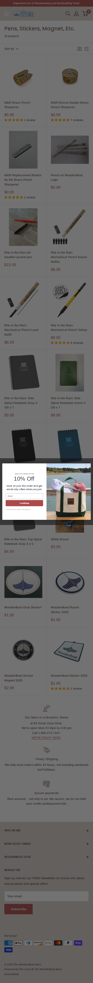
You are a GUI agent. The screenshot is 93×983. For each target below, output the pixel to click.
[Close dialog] (88, 466)
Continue (24, 503)
